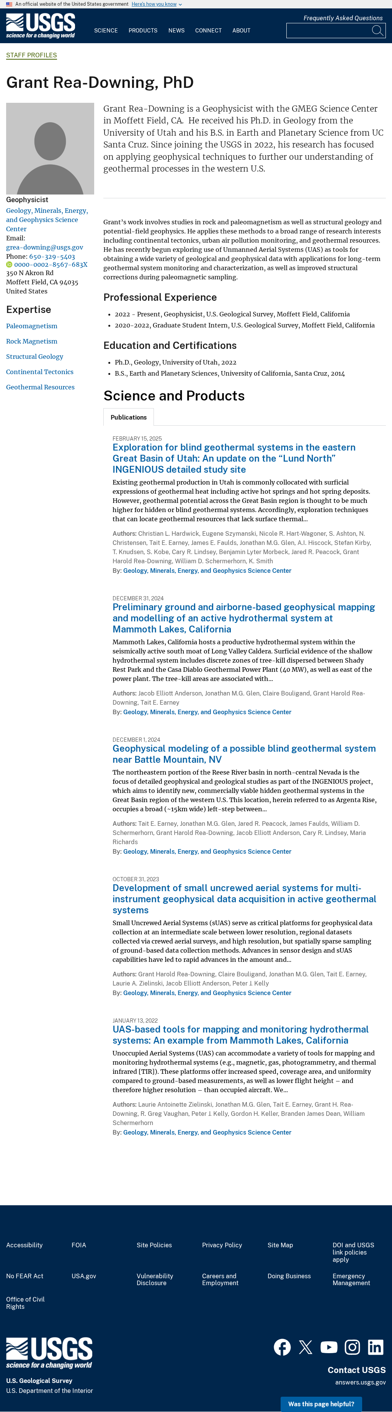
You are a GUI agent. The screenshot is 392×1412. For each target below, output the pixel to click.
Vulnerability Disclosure (155, 1280)
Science (106, 31)
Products (143, 31)
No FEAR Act (24, 1276)
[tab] (128, 417)
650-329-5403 (52, 256)
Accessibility (24, 1245)
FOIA (79, 1245)
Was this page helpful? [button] (321, 1404)
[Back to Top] (364, 1384)
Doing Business (289, 1276)
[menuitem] (106, 26)
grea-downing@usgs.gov (44, 247)
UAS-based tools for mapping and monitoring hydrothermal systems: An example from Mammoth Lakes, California (241, 1035)
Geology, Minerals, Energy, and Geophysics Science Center (47, 220)
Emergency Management (351, 1280)
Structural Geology (34, 356)
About (241, 31)
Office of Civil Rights (25, 1303)
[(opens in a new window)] (282, 1346)
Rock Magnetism (31, 341)
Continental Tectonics (40, 372)
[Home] (40, 37)
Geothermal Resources (40, 387)
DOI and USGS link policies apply (353, 1252)
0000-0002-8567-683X (50, 264)
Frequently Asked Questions (343, 18)
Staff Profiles (31, 55)
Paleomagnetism (31, 326)
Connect (208, 31)
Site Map (280, 1245)
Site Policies (154, 1245)
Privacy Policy (222, 1245)
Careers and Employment (220, 1280)
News (176, 31)
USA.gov (84, 1276)
